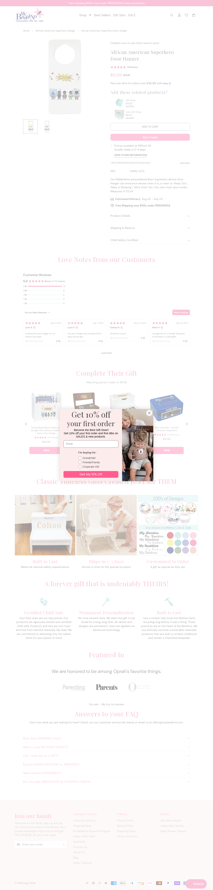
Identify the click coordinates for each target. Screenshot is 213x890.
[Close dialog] (149, 413)
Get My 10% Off (91, 474)
